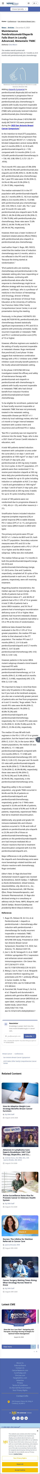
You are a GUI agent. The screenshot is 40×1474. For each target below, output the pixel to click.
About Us (20, 1363)
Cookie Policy (18, 1454)
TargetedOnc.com (20, 1378)
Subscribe (28, 1036)
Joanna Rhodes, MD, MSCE (13, 1160)
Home (4, 21)
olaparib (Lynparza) (16, 89)
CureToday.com (20, 1373)
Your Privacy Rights (20, 1390)
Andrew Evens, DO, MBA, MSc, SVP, (17, 1158)
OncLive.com (20, 1375)
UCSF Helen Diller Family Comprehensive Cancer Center (20, 1062)
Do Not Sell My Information (20, 1388)
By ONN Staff (9, 1114)
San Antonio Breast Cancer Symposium (16, 1057)
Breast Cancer (7, 1054)
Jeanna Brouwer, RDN (12, 1245)
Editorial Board (20, 1365)
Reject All (20, 1464)
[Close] (37, 1431)
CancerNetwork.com (20, 1370)
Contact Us (20, 1368)
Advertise (20, 1380)
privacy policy (10, 1042)
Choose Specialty (18, 9)
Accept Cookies (20, 1470)
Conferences (12, 21)
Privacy (20, 1383)
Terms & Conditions (20, 1385)
